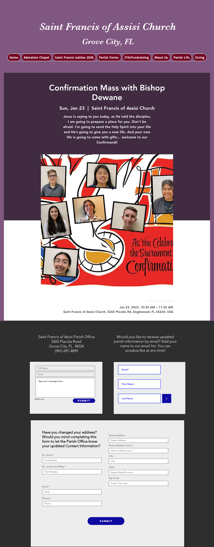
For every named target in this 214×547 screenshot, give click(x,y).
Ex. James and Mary (53, 466)
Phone (45, 498)
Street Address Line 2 (120, 445)
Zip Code (114, 478)
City (111, 456)
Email (45, 486)
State (111, 467)
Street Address (117, 435)
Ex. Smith (47, 455)
